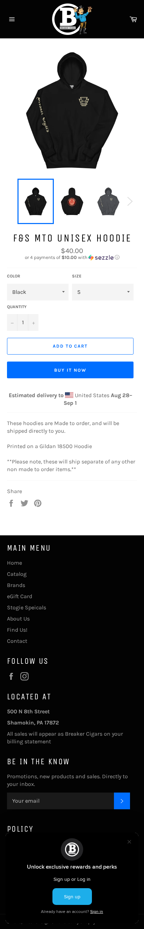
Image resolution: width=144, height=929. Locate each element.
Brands (16, 585)
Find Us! (17, 629)
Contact (17, 641)
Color (13, 276)
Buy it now (70, 370)
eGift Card (19, 596)
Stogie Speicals (26, 607)
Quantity (17, 306)
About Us (18, 618)
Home (14, 562)
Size (76, 276)
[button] (72, 257)
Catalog (17, 574)
